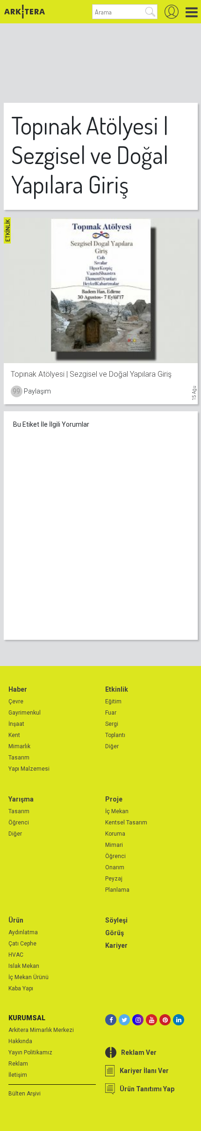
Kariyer (116, 945)
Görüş (114, 933)
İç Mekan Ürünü (28, 977)
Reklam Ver (139, 1052)
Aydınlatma (23, 932)
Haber (17, 689)
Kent (14, 735)
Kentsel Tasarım (126, 822)
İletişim (17, 1075)
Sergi (111, 724)
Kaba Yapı (20, 988)
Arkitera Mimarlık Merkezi (41, 1030)
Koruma (115, 833)
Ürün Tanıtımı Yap (147, 1089)
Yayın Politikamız (30, 1052)
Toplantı (115, 735)
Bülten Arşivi (24, 1093)
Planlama (117, 890)
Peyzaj (113, 878)
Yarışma (21, 799)
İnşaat (16, 724)
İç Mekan (117, 811)
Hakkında (20, 1041)
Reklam (18, 1063)
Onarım (114, 867)
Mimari (114, 845)
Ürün (15, 920)
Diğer (112, 746)
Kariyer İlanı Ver (144, 1070)
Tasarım (18, 757)
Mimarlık (19, 746)
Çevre (15, 701)
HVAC (15, 955)
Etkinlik (116, 689)
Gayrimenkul (24, 712)
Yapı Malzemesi (29, 769)
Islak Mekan (23, 966)
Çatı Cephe (22, 943)
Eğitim (113, 701)
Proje (113, 799)
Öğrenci (18, 822)
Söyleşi (116, 920)
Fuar (110, 712)
